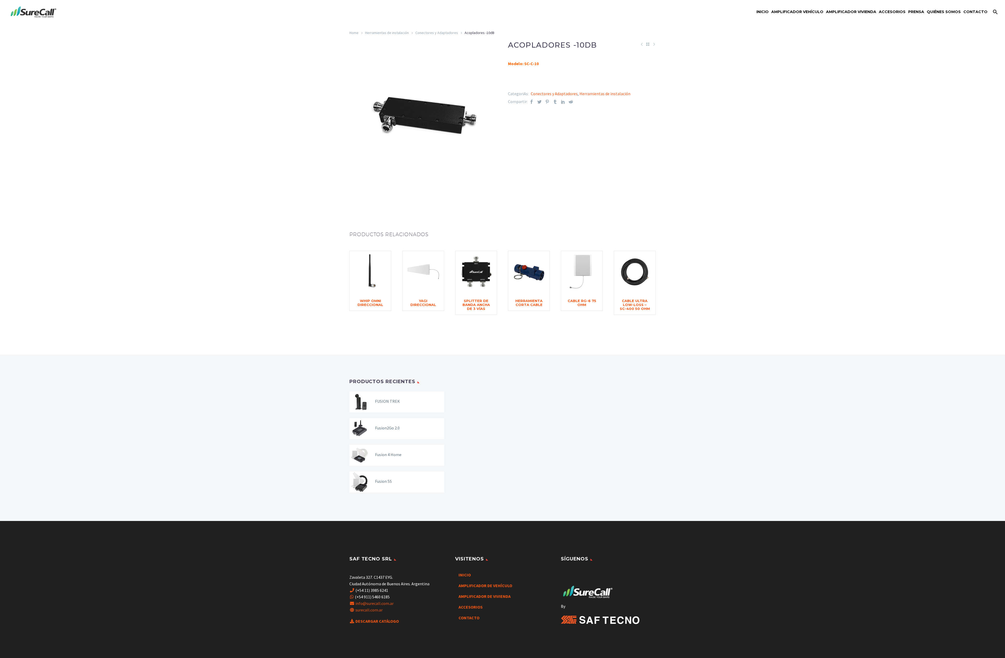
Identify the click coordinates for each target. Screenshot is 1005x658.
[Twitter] (539, 101)
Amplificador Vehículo (797, 11)
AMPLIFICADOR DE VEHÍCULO (485, 585)
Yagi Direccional (423, 303)
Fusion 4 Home (388, 454)
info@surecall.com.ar (374, 603)
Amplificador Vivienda (851, 11)
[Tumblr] (555, 101)
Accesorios (892, 11)
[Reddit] (571, 101)
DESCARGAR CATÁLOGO (377, 621)
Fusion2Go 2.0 (387, 427)
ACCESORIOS (471, 607)
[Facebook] (531, 101)
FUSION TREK (387, 401)
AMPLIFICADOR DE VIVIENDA (485, 596)
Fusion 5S (383, 481)
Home (354, 32)
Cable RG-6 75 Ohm (582, 303)
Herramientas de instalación (387, 32)
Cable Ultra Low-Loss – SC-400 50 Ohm (635, 305)
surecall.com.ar (369, 609)
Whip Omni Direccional (370, 303)
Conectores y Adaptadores (436, 32)
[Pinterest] (547, 101)
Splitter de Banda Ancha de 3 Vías (476, 305)
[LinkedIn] (563, 101)
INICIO (465, 574)
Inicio (762, 11)
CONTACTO (975, 11)
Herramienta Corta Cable (529, 303)
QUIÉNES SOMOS (944, 11)
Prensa (916, 11)
